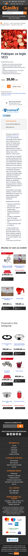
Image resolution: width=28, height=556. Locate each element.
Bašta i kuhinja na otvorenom (17, 23)
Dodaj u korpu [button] (5, 279)
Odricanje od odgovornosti (14, 480)
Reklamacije (14, 473)
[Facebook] (12, 4)
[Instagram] (14, 4)
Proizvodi (6, 23)
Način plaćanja (14, 460)
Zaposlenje (14, 452)
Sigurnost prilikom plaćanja (14, 465)
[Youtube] (20, 4)
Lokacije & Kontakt (14, 454)
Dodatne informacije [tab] (13, 124)
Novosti (14, 467)
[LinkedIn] (17, 4)
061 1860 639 (13, 1)
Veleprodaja (14, 450)
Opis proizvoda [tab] (11, 121)
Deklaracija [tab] (10, 127)
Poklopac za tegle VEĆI (17, 24)
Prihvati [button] (16, 553)
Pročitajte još (20, 272)
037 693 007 (21, 1)
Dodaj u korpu (17, 86)
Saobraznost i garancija (14, 475)
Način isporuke (14, 463)
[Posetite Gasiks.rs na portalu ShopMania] (6, 115)
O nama (14, 445)
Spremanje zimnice (5, 24)
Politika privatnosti (14, 478)
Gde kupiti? (14, 448)
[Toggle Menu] (25, 8)
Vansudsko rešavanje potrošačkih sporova (14, 483)
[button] (24, 32)
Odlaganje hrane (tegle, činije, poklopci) (16, 93)
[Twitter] (22, 4)
